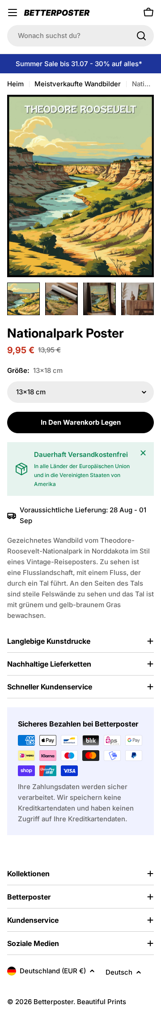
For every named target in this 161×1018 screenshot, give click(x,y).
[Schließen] (143, 452)
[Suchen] (141, 35)
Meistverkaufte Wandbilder (77, 84)
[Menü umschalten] (12, 12)
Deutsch (119, 972)
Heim (15, 84)
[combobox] (80, 35)
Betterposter (53, 1001)
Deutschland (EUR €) (53, 971)
